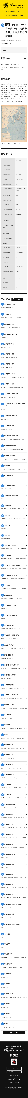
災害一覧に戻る (14, 1032)
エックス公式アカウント (14, 1068)
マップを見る (18, 299)
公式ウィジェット (15, 1071)
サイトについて (14, 1075)
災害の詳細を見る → (6, 43)
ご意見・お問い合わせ (14, 1079)
